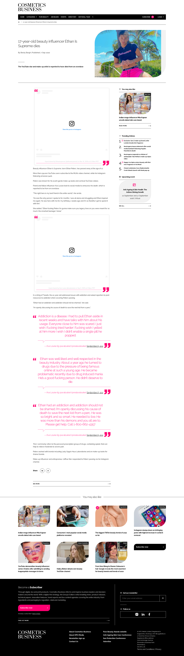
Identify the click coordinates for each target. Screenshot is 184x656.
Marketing (85, 507)
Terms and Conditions (145, 649)
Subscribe (146, 17)
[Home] (19, 22)
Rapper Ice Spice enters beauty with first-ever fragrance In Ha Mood (137, 163)
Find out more (23, 620)
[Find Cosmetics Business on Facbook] (149, 615)
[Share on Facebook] (48, 470)
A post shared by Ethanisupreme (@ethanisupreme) (61, 161)
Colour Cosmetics (83, 543)
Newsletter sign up (77, 638)
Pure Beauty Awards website (115, 632)
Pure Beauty (44, 17)
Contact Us (73, 641)
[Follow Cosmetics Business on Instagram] (137, 615)
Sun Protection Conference (114, 638)
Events (63, 17)
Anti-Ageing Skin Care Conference (117, 635)
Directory (72, 17)
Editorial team (84, 17)
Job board (55, 17)
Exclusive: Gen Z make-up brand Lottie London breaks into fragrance (136, 142)
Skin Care (147, 94)
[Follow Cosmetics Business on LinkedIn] (143, 615)
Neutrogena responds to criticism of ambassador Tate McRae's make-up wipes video (137, 156)
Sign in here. (36, 613)
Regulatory (46, 543)
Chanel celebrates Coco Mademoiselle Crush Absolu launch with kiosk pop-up (136, 169)
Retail (125, 543)
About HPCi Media (76, 635)
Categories (31, 17)
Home (22, 17)
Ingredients (123, 507)
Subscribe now (142, 547)
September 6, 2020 (95, 346)
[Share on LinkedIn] (42, 470)
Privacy (158, 649)
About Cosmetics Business (80, 632)
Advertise (107, 641)
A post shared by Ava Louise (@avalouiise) (62, 288)
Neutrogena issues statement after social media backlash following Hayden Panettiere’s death (137, 148)
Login (160, 17)
